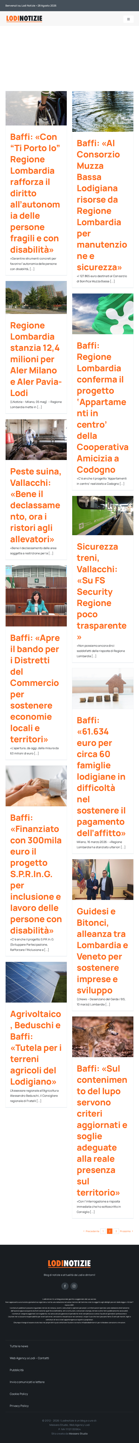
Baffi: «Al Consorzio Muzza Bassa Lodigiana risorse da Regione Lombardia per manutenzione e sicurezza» (102, 205)
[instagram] (74, 1286)
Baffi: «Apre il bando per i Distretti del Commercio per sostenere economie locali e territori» (35, 688)
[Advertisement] (69, 53)
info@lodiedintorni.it (89, 1322)
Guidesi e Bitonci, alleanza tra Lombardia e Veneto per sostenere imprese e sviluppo (102, 950)
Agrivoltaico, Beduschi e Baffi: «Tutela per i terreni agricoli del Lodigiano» (36, 1047)
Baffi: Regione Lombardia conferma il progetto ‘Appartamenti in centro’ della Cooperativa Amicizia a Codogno (103, 407)
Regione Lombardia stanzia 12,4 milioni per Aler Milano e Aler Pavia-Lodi (36, 359)
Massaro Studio (78, 1433)
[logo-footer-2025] (69, 1261)
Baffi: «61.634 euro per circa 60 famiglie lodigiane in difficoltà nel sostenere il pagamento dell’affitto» (101, 776)
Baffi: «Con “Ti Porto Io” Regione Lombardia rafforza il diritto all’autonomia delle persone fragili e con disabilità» (35, 193)
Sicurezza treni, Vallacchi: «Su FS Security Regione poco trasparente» (102, 591)
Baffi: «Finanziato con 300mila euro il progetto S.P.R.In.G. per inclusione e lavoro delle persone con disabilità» (36, 874)
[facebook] (65, 1286)
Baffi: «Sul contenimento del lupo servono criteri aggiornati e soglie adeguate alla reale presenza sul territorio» (102, 1130)
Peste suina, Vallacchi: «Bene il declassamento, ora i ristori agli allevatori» (36, 505)
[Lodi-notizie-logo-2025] (24, 16)
